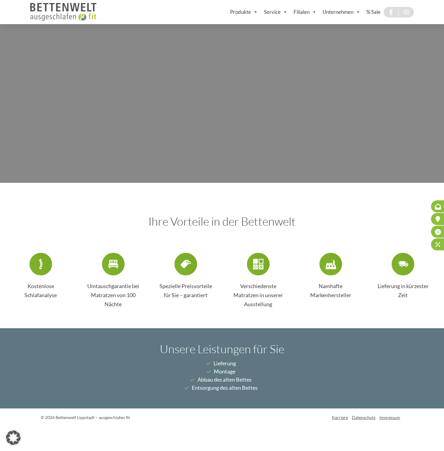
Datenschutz (363, 417)
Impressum (389, 417)
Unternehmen (338, 12)
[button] (13, 437)
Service (272, 12)
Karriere (340, 417)
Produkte (240, 12)
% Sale (373, 12)
